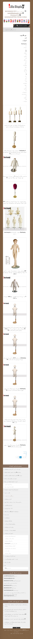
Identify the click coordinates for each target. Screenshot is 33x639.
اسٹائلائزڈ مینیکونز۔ (10, 556)
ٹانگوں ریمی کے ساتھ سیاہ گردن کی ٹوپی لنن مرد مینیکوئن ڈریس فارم (15, 610)
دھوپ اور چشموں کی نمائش (11, 478)
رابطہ (18, 633)
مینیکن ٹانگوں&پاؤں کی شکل (12, 511)
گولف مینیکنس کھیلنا (10, 545)
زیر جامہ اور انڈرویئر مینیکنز (12, 469)
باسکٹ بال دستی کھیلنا (10, 548)
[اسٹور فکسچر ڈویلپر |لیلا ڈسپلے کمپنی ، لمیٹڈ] (16, 9)
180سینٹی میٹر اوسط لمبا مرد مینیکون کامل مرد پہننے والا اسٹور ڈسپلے (15, 615)
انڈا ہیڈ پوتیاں (9, 508)
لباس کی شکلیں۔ (8, 505)
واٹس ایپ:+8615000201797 (14, 11)
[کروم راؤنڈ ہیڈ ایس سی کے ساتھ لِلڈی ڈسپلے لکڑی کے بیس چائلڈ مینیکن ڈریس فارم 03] (15, 417)
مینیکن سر (7, 517)
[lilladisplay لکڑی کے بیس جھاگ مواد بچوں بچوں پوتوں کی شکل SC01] (15, 442)
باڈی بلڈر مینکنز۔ (9, 538)
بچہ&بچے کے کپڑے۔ (9, 495)
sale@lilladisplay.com (14, 13)
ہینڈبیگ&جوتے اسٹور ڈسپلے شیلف (13, 472)
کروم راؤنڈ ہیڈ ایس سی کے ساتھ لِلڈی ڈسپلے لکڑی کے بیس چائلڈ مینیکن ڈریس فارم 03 (15, 421)
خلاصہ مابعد (7, 492)
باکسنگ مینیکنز (9, 541)
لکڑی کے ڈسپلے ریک (9, 486)
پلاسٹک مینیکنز (8, 520)
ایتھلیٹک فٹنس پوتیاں (10, 536)
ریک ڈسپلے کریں (8, 484)
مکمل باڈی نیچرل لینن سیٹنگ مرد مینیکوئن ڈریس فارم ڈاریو (15, 623)
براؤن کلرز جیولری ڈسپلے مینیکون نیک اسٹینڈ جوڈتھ (16, 605)
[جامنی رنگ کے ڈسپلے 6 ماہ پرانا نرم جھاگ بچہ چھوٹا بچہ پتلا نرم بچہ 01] (15, 174)
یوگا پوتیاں (8, 553)
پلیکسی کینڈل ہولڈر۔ (10, 524)
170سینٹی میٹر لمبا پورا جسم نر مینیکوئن (15, 619)
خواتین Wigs (8, 568)
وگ (5, 565)
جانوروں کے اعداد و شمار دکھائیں (13, 502)
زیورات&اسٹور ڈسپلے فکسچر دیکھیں (13, 475)
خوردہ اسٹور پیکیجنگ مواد (11, 559)
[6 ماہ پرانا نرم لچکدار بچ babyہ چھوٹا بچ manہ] (15, 294)
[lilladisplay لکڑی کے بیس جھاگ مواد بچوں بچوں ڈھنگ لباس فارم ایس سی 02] (15, 386)
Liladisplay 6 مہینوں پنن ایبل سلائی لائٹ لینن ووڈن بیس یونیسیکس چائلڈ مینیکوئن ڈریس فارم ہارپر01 (14, 152)
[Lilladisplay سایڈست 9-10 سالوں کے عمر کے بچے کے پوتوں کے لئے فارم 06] (15, 355)
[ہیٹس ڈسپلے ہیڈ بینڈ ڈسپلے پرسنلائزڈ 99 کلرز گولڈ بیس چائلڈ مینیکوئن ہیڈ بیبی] (15, 199)
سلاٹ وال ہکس (7, 562)
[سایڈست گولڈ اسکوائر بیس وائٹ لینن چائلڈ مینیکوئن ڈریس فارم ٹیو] (15, 123)
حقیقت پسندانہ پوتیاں (10, 530)
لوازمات (7, 514)
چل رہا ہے (7, 550)
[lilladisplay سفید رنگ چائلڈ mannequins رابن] (15, 230)
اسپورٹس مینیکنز (9, 533)
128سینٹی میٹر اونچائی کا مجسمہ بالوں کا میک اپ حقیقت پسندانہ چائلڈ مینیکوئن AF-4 (15, 272)
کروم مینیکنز (8, 499)
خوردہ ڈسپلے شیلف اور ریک (11, 481)
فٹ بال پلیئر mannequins (11, 543)
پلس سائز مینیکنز (9, 527)
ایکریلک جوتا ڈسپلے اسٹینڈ (11, 489)
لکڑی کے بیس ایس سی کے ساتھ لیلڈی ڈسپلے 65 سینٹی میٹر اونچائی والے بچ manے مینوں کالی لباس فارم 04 (14, 328)
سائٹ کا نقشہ (13, 633)
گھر (15, 29)
